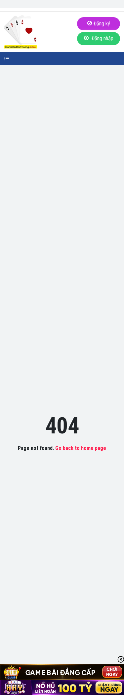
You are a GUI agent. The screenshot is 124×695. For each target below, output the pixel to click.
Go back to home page (80, 448)
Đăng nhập (101, 38)
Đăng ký (102, 23)
